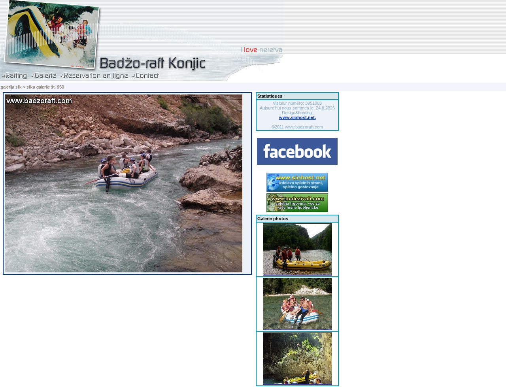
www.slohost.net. (297, 117)
